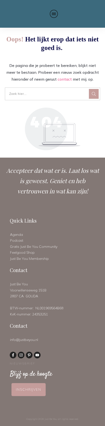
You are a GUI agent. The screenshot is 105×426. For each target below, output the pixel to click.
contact (65, 79)
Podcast (16, 240)
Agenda (16, 234)
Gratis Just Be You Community (33, 246)
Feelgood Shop (22, 252)
